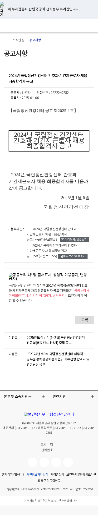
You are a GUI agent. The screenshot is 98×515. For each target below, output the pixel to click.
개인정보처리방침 (37, 475)
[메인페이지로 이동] (49, 25)
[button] (24, 397)
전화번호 (47, 450)
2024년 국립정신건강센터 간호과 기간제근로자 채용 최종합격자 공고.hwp (52, 234)
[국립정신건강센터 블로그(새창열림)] (68, 462)
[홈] (6, 40)
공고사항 (35, 40)
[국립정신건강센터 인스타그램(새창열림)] (56, 462)
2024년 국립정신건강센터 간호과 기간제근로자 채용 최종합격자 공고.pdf (52, 251)
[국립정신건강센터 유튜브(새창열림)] (32, 462)
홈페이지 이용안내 (13, 475)
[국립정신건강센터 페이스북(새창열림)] (44, 462)
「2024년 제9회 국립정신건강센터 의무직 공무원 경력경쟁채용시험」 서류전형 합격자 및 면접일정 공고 (58, 359)
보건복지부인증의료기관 (81, 475)
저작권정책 (57, 475)
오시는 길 (47, 445)
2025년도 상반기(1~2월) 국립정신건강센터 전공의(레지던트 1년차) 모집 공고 (56, 340)
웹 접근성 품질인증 (49, 481)
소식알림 (18, 40)
